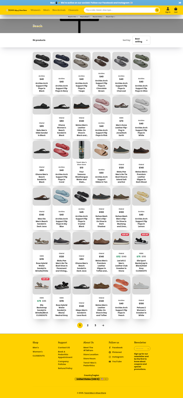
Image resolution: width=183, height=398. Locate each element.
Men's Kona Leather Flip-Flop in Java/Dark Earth (121, 117)
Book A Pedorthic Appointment (65, 354)
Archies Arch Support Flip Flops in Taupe (81, 73)
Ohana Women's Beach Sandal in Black (62, 117)
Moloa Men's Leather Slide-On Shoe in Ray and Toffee (101, 297)
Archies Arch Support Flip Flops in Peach (121, 297)
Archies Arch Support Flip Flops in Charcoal (121, 73)
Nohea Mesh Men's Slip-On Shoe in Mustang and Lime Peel (121, 209)
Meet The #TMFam (88, 349)
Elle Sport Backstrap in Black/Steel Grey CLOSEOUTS (141, 253)
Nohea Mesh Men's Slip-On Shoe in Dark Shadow (101, 209)
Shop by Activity (97, 16)
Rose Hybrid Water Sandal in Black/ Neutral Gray (62, 297)
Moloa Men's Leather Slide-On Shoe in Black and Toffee (81, 117)
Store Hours (89, 358)
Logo (16, 10)
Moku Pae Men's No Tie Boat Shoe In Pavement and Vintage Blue (62, 253)
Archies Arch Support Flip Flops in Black (42, 73)
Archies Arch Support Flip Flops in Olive (141, 73)
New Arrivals (58, 10)
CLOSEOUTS (39, 355)
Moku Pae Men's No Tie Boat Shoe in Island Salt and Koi (121, 163)
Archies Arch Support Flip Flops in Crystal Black (81, 209)
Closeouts (73, 10)
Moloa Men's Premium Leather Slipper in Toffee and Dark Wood (101, 253)
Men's (46, 10)
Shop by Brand (84, 16)
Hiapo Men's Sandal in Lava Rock (81, 297)
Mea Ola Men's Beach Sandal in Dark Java (42, 209)
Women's (35, 10)
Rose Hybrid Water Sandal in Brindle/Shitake (42, 253)
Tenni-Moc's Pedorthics (89, 364)
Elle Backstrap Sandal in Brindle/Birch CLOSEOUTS (42, 297)
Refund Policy (65, 368)
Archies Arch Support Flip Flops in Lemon (141, 209)
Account (167, 10)
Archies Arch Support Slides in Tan (101, 163)
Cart (175, 10)
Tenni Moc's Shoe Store (95, 393)
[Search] (157, 10)
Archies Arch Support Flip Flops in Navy (62, 73)
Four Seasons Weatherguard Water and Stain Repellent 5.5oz (81, 163)
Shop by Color (72, 16)
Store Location (90, 354)
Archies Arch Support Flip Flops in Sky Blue (62, 209)
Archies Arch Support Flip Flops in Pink (101, 117)
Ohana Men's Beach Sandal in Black (42, 163)
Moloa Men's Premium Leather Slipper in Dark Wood (141, 163)
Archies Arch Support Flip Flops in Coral (62, 163)
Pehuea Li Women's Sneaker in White (141, 297)
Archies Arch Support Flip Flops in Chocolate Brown (101, 73)
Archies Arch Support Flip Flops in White (141, 117)
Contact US (64, 347)
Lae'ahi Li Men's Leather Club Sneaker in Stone (121, 253)
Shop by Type (110, 16)
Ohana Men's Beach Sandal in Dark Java (81, 253)
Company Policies (63, 363)
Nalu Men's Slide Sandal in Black (42, 117)
